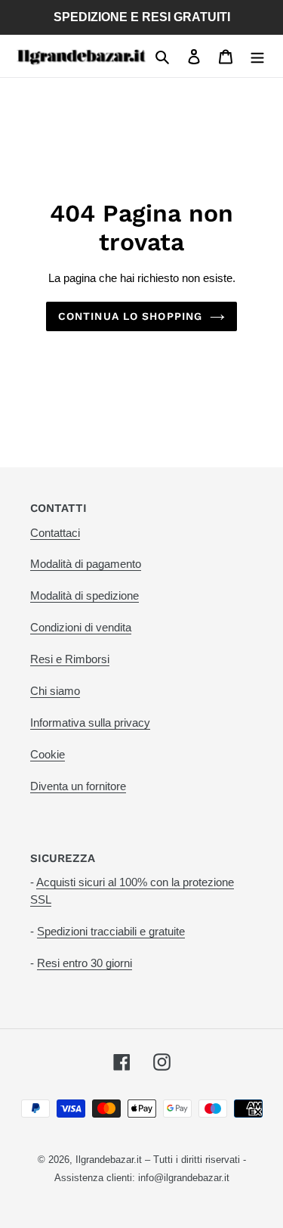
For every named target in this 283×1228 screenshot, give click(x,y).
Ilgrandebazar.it (108, 1159)
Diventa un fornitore (78, 786)
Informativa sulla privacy (90, 722)
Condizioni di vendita (80, 627)
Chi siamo (55, 690)
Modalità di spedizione (84, 595)
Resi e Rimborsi (69, 659)
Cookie (47, 754)
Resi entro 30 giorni (84, 963)
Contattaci (55, 532)
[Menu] (257, 56)
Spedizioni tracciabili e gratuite (111, 931)
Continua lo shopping (130, 316)
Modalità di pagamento (85, 563)
